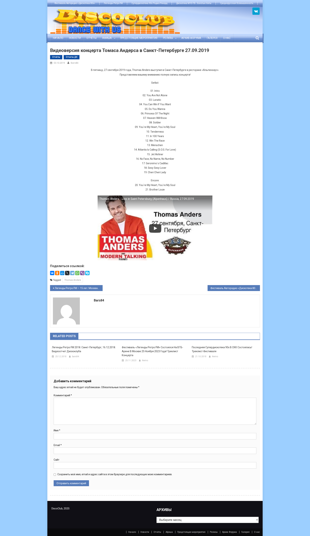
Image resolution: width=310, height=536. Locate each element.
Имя (57, 430)
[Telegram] (72, 273)
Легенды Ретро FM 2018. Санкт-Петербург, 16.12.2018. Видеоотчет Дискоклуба (84, 349)
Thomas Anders (72, 280)
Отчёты (91, 38)
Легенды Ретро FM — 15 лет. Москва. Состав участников (79, 288)
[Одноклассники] (57, 273)
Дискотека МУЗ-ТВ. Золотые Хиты (193, 3)
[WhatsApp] (77, 273)
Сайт (56, 459)
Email (58, 445)
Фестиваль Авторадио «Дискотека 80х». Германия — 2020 (235, 288)
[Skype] (87, 273)
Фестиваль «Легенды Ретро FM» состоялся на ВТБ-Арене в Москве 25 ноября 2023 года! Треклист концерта (152, 351)
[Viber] (82, 273)
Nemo (145, 360)
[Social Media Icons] (256, 11)
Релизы (168, 38)
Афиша (107, 38)
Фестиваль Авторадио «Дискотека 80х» (74, 3)
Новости (75, 38)
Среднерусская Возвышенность (236, 3)
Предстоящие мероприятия (138, 38)
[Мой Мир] (62, 273)
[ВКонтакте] (52, 273)
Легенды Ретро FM (113, 3)
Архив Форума (191, 38)
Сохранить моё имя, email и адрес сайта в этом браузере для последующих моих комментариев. (114, 474)
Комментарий (63, 395)
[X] (67, 273)
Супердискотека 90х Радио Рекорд (149, 3)
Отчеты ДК (71, 57)
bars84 (74, 63)
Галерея (212, 38)
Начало (58, 38)
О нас (227, 38)
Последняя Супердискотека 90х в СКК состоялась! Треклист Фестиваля (222, 349)
